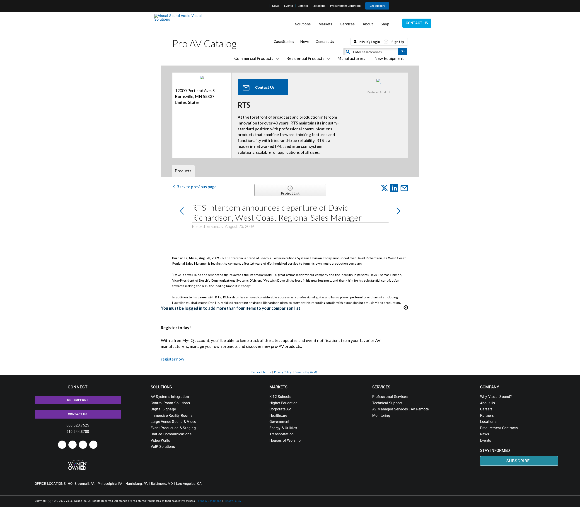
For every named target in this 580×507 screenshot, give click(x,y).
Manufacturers (351, 58)
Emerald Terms (261, 372)
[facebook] (72, 445)
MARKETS (278, 387)
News (304, 41)
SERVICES (381, 387)
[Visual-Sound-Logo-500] (179, 16)
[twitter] (83, 445)
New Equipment (389, 58)
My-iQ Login (369, 41)
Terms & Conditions (208, 501)
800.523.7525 (77, 425)
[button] (266, 6)
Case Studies (284, 41)
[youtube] (93, 445)
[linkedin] (62, 445)
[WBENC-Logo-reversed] (77, 462)
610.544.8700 (77, 431)
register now (172, 358)
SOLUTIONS (161, 387)
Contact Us (325, 41)
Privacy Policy (282, 372)
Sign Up (398, 41)
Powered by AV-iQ (306, 372)
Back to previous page (196, 186)
